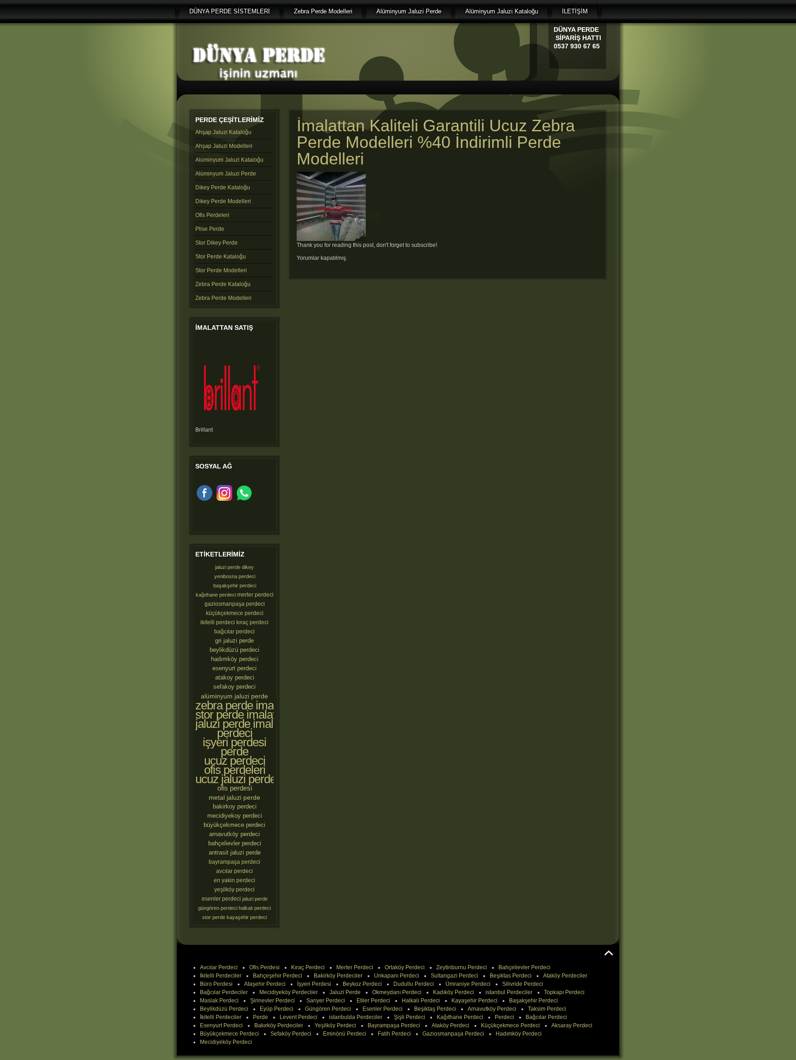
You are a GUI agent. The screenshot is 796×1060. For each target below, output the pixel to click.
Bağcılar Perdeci (546, 1017)
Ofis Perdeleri (212, 215)
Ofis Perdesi (264, 967)
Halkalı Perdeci (421, 1000)
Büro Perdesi (216, 984)
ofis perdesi (234, 788)
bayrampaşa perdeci (234, 862)
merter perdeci (255, 594)
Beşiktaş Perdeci (435, 1009)
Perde (260, 1017)
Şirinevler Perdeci (272, 1000)
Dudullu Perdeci (413, 984)
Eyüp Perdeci (276, 1009)
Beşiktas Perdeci (511, 975)
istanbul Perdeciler (509, 992)
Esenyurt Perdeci (221, 1025)
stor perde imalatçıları (246, 714)
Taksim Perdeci (547, 1009)
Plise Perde (209, 229)
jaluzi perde (255, 899)
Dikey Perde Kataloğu (222, 187)
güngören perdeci (217, 908)
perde (234, 751)
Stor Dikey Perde (216, 243)
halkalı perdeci (255, 908)
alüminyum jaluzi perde (234, 696)
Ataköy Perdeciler (565, 975)
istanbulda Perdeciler (355, 1017)
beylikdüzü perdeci (234, 649)
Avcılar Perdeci (219, 967)
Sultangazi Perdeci (454, 975)
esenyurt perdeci (234, 668)
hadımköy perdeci (234, 659)
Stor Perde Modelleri (221, 270)
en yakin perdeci (234, 880)
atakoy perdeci (234, 677)
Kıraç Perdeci (308, 967)
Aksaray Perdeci (571, 1025)
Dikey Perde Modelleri (223, 201)
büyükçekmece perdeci (234, 824)
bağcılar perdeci (234, 631)
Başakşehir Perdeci (533, 1000)
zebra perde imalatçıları (251, 705)
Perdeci (504, 1017)
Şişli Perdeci (409, 1017)
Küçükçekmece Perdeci (510, 1025)
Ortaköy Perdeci (405, 967)
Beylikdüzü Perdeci (224, 1009)
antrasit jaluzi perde (235, 852)
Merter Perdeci (354, 967)
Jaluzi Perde (345, 992)
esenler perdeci (221, 899)
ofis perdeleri (234, 770)
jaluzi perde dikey (234, 567)
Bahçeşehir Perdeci (277, 975)
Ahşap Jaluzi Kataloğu (223, 132)
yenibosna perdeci (234, 576)
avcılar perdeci (234, 871)
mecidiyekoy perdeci (234, 815)
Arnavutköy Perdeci (492, 1009)
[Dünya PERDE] (257, 83)
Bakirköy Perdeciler (338, 975)
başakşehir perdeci (234, 585)
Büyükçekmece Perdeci (229, 1034)
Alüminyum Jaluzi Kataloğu (229, 160)
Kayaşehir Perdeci (474, 1000)
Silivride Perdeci (522, 984)
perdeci (234, 733)
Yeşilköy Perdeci (335, 1025)
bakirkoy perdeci (235, 806)
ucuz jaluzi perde (235, 779)
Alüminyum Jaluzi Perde (225, 173)
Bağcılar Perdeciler (224, 992)
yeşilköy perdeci (234, 889)
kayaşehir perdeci (247, 917)
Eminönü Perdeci (344, 1034)
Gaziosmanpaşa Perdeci (453, 1034)
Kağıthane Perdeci (460, 1017)
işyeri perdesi (234, 742)
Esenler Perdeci (383, 1009)
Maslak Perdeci (219, 1000)
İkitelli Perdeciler (220, 975)
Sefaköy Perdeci (290, 1034)
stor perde (213, 917)
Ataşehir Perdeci (265, 984)
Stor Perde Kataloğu (220, 256)
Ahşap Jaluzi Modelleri (223, 146)
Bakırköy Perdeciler (278, 1025)
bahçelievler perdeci (234, 843)
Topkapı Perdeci (564, 992)
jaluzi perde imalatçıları (250, 724)
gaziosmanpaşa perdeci (235, 604)
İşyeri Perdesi (314, 984)
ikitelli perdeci (217, 622)
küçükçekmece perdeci (234, 613)
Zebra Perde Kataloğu (223, 284)
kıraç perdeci (252, 622)
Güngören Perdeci (328, 1009)
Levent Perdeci (298, 1017)
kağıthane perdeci (216, 594)
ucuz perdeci (234, 760)
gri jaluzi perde (234, 640)
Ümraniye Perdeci (468, 984)
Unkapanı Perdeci (396, 975)
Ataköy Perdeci (450, 1025)
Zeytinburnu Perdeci (461, 967)
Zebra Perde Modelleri (223, 298)
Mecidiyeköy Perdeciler (288, 992)
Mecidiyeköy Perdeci (226, 1042)
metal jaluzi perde (234, 797)
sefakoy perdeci (234, 686)
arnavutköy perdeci (234, 834)
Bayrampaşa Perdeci (394, 1025)
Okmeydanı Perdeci (396, 992)
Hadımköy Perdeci (519, 1034)
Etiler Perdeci (373, 1000)
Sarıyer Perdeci (325, 1000)
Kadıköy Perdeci (453, 992)
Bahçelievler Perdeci (524, 967)
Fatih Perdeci (394, 1034)
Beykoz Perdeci (362, 984)
